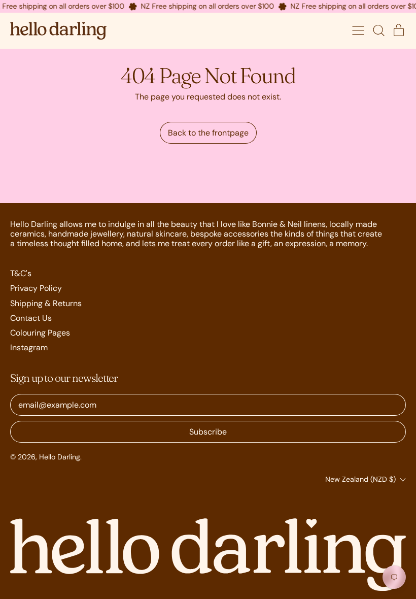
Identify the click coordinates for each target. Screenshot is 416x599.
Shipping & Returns (46, 303)
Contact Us (31, 318)
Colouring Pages (40, 332)
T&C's (20, 273)
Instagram (29, 347)
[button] (378, 30)
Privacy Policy (36, 288)
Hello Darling (59, 456)
